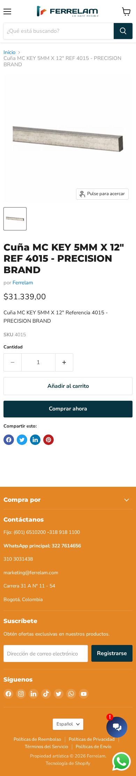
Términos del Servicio (46, 747)
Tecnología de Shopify (68, 763)
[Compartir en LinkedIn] (35, 440)
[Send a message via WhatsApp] (122, 762)
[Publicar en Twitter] (22, 440)
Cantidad (13, 347)
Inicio (9, 52)
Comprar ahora (68, 409)
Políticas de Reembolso (37, 739)
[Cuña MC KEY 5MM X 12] (15, 219)
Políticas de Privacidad (92, 739)
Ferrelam (23, 282)
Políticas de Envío (93, 747)
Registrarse (112, 653)
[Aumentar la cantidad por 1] (64, 362)
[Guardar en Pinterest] (48, 440)
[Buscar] (123, 31)
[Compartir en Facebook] (8, 440)
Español (64, 724)
